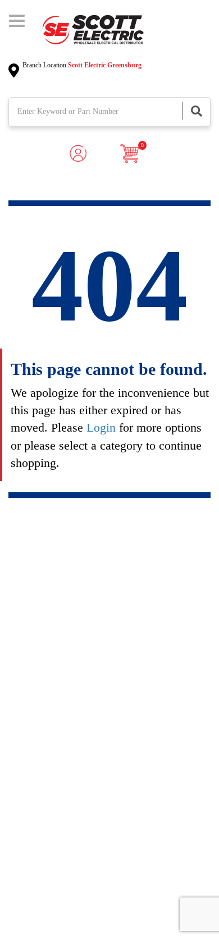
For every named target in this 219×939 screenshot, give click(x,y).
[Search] (196, 111)
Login (101, 427)
